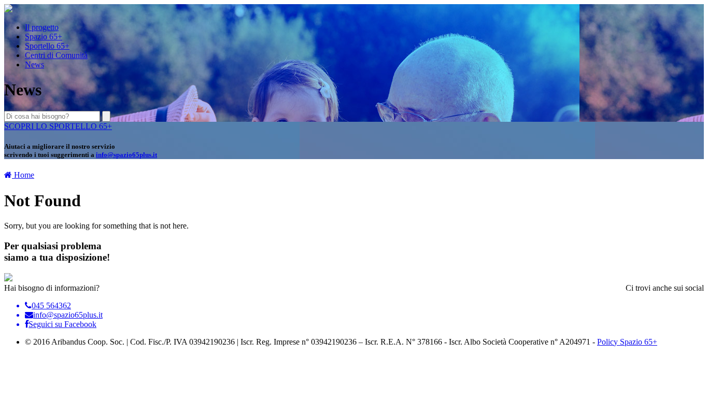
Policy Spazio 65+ (627, 341)
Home (23, 174)
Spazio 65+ (43, 36)
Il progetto (42, 27)
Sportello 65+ (47, 45)
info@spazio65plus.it (126, 155)
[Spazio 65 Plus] (8, 9)
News (34, 64)
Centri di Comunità (56, 55)
